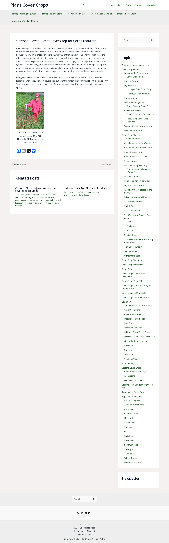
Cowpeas (128, 409)
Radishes (53, 200)
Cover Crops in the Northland (135, 297)
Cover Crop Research (134, 314)
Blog (119, 5)
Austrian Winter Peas (134, 404)
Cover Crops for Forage (135, 371)
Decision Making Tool (134, 318)
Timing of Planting (133, 247)
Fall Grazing (129, 376)
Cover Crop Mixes (76, 13)
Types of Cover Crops (36, 203)
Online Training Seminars (136, 341)
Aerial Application (132, 138)
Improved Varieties (47, 197)
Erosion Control (131, 81)
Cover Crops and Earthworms (44, 194)
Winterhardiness (132, 255)
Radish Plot (129, 345)
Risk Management (132, 210)
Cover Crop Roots (135, 76)
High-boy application (134, 185)
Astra (102, 539)
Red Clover (129, 440)
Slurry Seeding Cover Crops (139, 106)
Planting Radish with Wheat (139, 93)
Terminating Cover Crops (133, 392)
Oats (126, 431)
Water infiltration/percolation (138, 126)
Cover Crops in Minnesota (134, 293)
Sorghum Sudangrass (134, 444)
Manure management (134, 102)
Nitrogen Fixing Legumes (24, 13)
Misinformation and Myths (136, 197)
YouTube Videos (132, 359)
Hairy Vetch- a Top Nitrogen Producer (86, 188)
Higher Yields (33, 197)
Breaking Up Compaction (136, 73)
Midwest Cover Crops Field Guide (139, 336)
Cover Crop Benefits (131, 69)
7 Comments (20, 194)
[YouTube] (85, 513)
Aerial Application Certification (138, 305)
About (128, 5)
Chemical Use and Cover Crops (138, 147)
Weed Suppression (133, 130)
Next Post (108, 165)
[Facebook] (89, 513)
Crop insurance (131, 161)
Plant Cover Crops (29, 5)
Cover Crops (127, 269)
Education (126, 301)
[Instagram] (82, 513)
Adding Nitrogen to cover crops (136, 65)
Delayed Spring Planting (135, 165)
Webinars (128, 354)
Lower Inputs (20, 200)
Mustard (128, 427)
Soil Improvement (132, 110)
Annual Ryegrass (132, 400)
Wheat (48, 203)
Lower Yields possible (132, 380)
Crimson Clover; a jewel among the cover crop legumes (35, 189)
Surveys (128, 350)
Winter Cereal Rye (132, 462)
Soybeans (131, 226)
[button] (84, 5)
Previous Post (18, 165)
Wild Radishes (130, 251)
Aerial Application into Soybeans (139, 143)
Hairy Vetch (80, 192)
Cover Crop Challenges (132, 135)
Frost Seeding (128, 363)
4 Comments (69, 192)
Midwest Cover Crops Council (137, 332)
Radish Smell (130, 206)
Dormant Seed (131, 176)
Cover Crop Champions (132, 260)
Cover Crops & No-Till (132, 281)
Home (110, 5)
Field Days (129, 323)
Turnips (128, 453)
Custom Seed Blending (101, 13)
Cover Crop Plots (132, 310)
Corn (29, 194)
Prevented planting (133, 201)
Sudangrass (129, 449)
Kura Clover (129, 422)
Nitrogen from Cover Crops (38, 200)
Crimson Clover (21, 197)
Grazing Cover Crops (131, 367)
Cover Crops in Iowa (133, 152)
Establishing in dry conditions (138, 181)
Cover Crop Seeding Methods (25, 21)
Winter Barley (130, 458)
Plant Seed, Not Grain (126, 13)
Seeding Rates (130, 235)
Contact (139, 5)
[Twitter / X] (78, 513)
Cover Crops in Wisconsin (136, 156)
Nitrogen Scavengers (52, 13)
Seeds (84, 524)
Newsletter (151, 5)
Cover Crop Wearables (132, 264)
